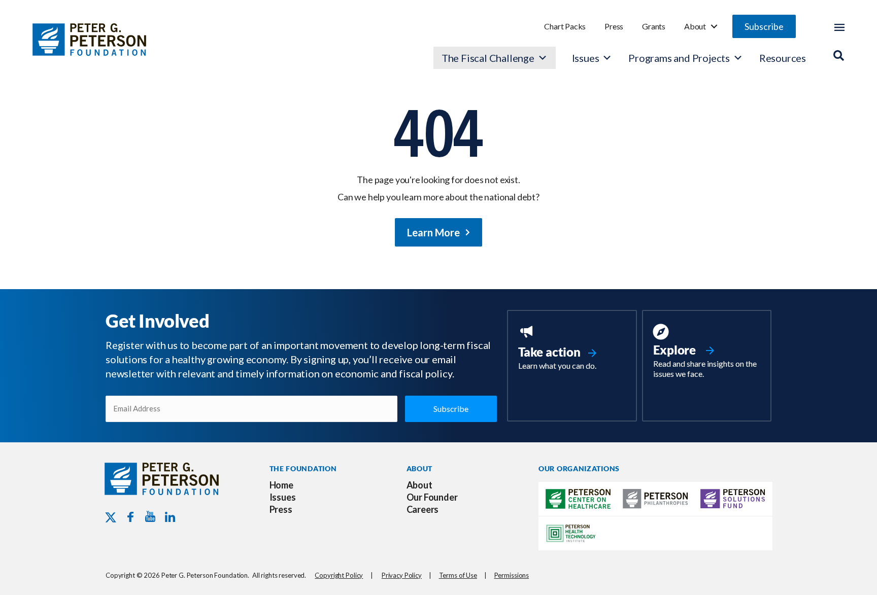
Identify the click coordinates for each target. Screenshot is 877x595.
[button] (764, 26)
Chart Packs (565, 26)
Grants (653, 26)
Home (281, 485)
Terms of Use (458, 575)
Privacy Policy (402, 575)
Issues (585, 58)
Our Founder (432, 497)
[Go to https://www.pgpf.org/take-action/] (571, 348)
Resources (782, 58)
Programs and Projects (679, 58)
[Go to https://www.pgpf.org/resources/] (706, 352)
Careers (423, 509)
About (695, 26)
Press (613, 26)
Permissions (511, 575)
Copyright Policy (339, 575)
